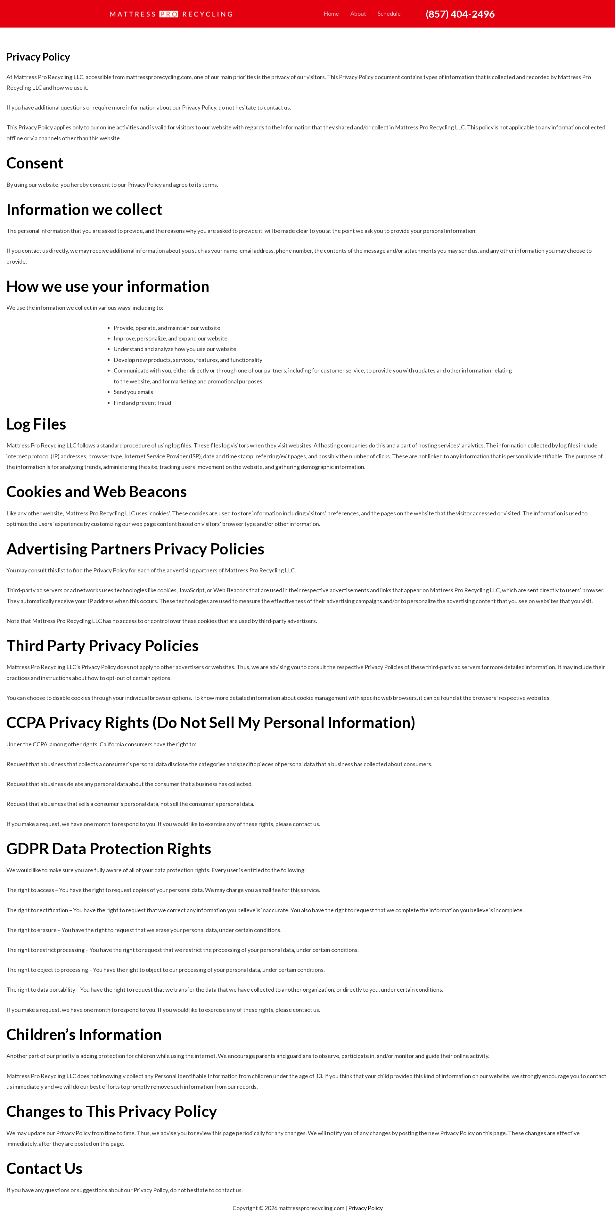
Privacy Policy (365, 1207)
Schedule (389, 13)
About (358, 13)
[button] (460, 14)
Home (331, 13)
